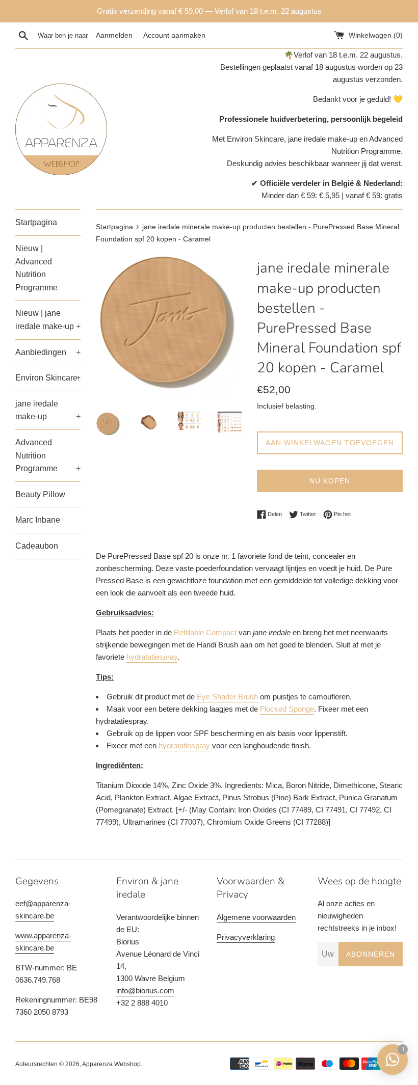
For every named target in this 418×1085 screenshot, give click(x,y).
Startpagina (36, 222)
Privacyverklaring (246, 937)
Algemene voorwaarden (256, 917)
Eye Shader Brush (227, 696)
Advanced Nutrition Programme (48, 455)
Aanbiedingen (48, 352)
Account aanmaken (174, 35)
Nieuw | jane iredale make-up (48, 320)
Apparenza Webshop (111, 1064)
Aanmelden (114, 35)
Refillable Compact (205, 632)
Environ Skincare (48, 377)
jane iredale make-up (48, 410)
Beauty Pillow (40, 494)
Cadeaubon (36, 545)
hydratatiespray (151, 657)
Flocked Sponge (287, 708)
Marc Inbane (37, 520)
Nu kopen (329, 481)
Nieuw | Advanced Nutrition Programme (36, 268)
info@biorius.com (145, 990)
